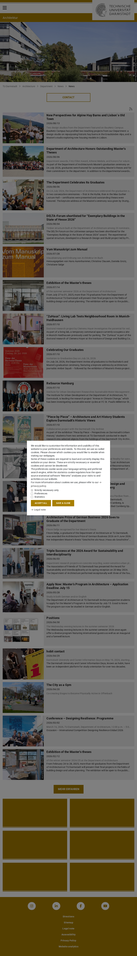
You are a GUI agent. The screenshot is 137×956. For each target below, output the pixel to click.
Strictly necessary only (46, 490)
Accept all (41, 503)
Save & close (63, 503)
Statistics (39, 496)
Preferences (40, 493)
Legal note (40, 509)
